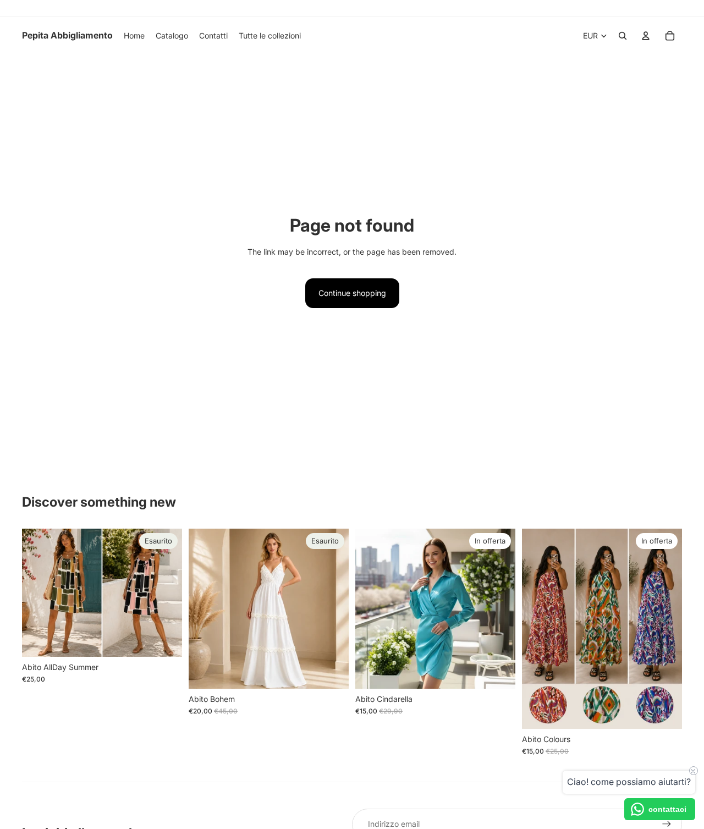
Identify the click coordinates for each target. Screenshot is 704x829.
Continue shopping (352, 293)
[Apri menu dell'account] (646, 36)
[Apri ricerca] (622, 36)
